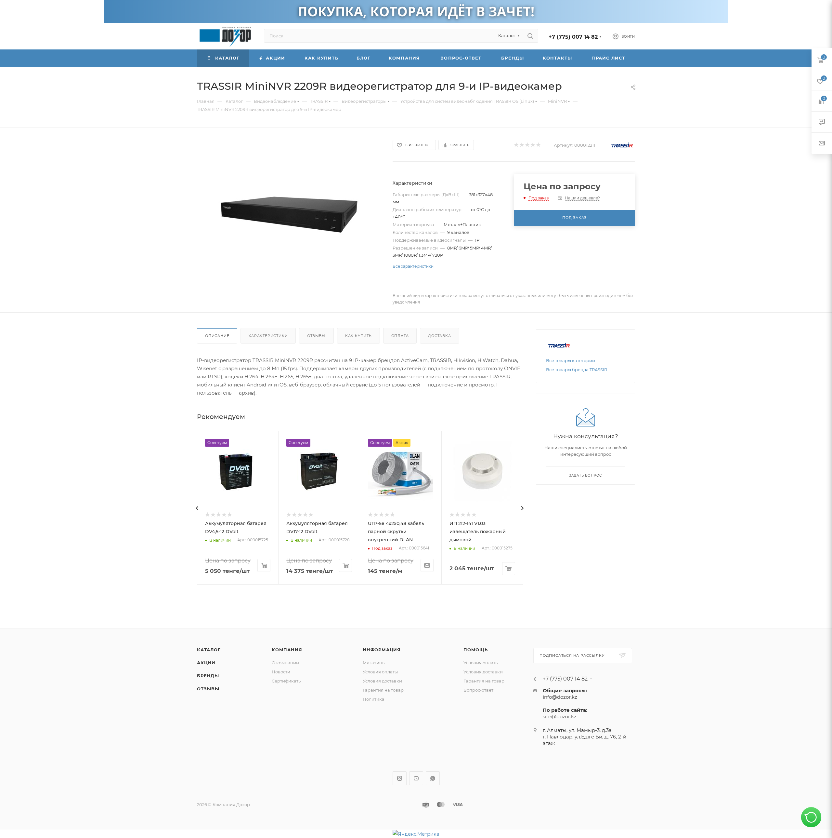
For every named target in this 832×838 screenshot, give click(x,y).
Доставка (439, 335)
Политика (373, 699)
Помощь (475, 649)
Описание (217, 335)
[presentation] (197, 508)
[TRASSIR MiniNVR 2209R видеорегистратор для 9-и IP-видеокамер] (289, 212)
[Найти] (530, 36)
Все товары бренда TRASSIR (576, 369)
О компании (285, 662)
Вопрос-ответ (478, 690)
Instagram (400, 778)
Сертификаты (287, 680)
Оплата (400, 335)
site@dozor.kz (560, 716)
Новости (281, 671)
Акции (206, 662)
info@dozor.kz (560, 697)
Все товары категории (570, 360)
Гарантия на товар (383, 690)
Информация (382, 649)
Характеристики (268, 335)
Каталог (209, 649)
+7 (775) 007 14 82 (573, 37)
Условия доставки (382, 680)
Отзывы (316, 335)
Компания (287, 649)
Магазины (374, 662)
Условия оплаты (380, 671)
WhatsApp (433, 778)
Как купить (358, 335)
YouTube (416, 778)
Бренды (208, 675)
